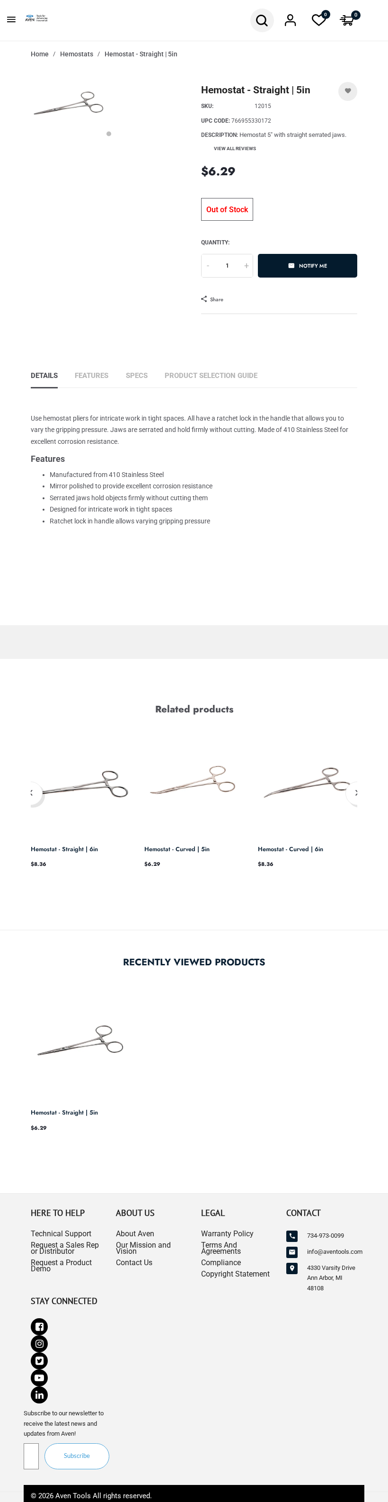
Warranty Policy (227, 1233)
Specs (137, 375)
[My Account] (290, 23)
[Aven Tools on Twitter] (39, 1360)
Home (40, 54)
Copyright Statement (235, 1273)
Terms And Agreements (221, 1248)
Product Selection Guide (211, 375)
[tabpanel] (68, 108)
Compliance (221, 1262)
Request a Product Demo (61, 1265)
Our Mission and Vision (143, 1248)
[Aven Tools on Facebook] (39, 1326)
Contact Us (134, 1262)
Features (91, 375)
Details (44, 375)
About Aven (135, 1233)
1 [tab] (108, 133)
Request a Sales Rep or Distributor (65, 1248)
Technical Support (61, 1233)
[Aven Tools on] (39, 1394)
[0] (319, 23)
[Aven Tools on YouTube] (39, 1377)
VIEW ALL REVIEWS (235, 148)
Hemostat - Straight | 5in (64, 1112)
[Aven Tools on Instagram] (39, 1343)
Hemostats (76, 54)
